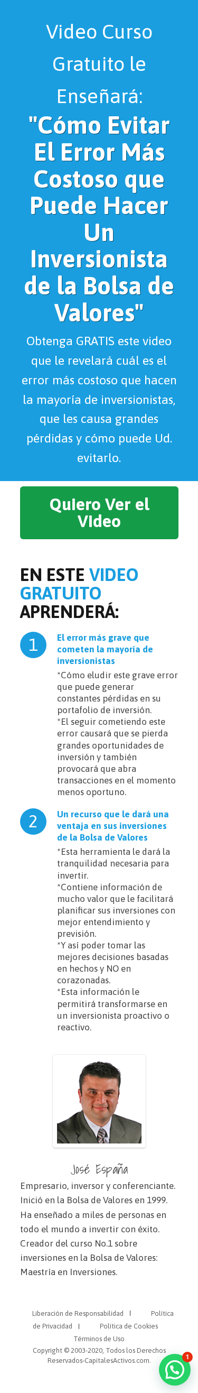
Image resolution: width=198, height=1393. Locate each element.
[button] (175, 1370)
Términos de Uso (99, 1339)
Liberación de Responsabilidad (78, 1313)
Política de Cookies (129, 1326)
